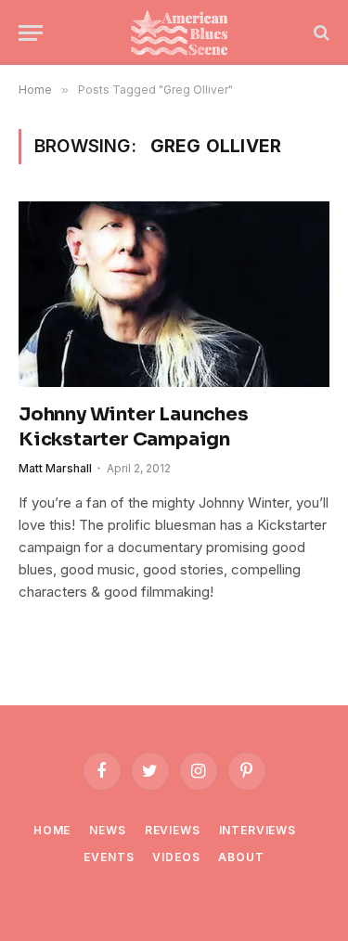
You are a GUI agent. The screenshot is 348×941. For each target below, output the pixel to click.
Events (109, 857)
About (241, 857)
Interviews (257, 830)
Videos (176, 857)
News (107, 830)
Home (52, 830)
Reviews (172, 830)
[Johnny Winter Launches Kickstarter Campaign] (174, 293)
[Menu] (31, 33)
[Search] (319, 33)
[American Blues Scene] (183, 32)
